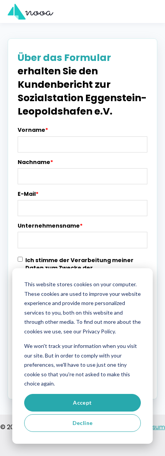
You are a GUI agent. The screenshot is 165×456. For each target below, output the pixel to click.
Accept (82, 402)
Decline (83, 423)
